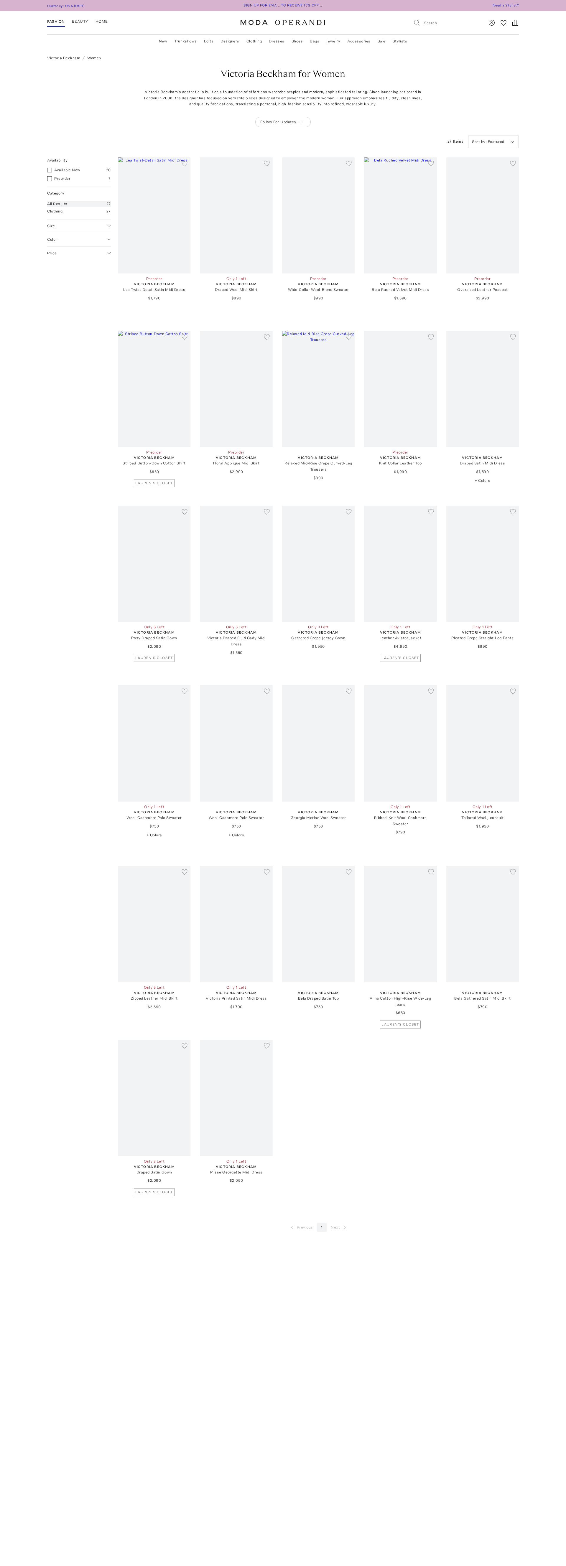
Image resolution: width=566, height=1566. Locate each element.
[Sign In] (491, 22)
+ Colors (482, 480)
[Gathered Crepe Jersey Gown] (318, 564)
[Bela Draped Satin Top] (318, 924)
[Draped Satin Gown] (154, 1098)
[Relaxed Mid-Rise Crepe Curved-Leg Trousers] (318, 389)
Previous (305, 1227)
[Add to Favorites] (184, 163)
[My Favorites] (503, 22)
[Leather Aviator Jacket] (400, 564)
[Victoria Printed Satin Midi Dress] (236, 924)
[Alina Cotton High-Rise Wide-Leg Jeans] (400, 924)
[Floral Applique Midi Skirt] (236, 389)
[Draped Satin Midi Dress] (482, 389)
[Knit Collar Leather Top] (400, 389)
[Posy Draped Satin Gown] (154, 564)
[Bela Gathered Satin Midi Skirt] (482, 924)
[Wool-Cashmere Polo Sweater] (154, 743)
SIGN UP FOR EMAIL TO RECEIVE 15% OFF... (283, 5)
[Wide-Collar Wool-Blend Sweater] (318, 215)
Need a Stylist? (506, 5)
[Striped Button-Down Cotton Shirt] (154, 389)
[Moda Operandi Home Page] (283, 22)
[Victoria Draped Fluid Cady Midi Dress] (236, 564)
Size (51, 225)
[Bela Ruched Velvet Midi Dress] (400, 215)
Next (335, 1227)
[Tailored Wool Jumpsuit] (482, 743)
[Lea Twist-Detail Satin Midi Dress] (154, 215)
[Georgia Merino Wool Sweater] (318, 743)
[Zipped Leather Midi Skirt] (154, 924)
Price (52, 252)
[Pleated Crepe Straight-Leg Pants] (482, 564)
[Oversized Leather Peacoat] (482, 215)
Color (52, 239)
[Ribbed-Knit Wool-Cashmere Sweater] (400, 743)
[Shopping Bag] (515, 22)
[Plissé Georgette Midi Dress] (236, 1098)
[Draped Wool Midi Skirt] (236, 215)
